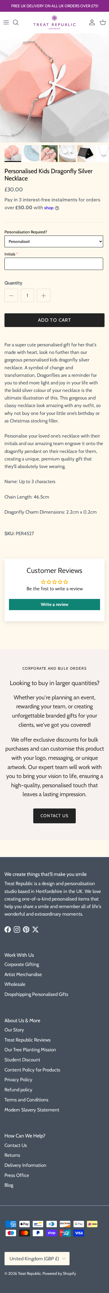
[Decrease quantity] (11, 295)
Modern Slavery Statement (31, 1110)
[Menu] (6, 22)
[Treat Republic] (54, 22)
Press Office (16, 1175)
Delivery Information (25, 1165)
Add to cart (54, 320)
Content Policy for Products (32, 1070)
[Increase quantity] (43, 295)
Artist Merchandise (23, 974)
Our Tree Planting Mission (30, 1049)
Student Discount (22, 1059)
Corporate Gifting (21, 964)
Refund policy (18, 1089)
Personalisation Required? (25, 231)
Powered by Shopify (59, 1273)
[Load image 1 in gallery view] (54, 87)
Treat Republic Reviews (27, 1040)
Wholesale (14, 984)
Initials (9, 254)
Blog (8, 1185)
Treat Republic (29, 1273)
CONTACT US (54, 815)
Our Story (14, 1030)
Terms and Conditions (26, 1099)
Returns (12, 1155)
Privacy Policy (18, 1079)
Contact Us (15, 1145)
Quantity (13, 283)
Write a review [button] (54, 604)
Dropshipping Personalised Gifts (36, 994)
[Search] (18, 22)
